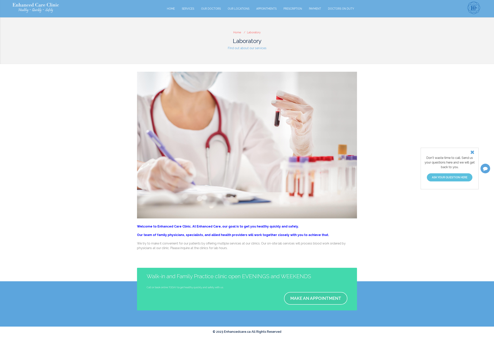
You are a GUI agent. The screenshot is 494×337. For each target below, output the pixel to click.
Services (188, 8)
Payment (315, 8)
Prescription (292, 8)
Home (171, 8)
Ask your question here (449, 177)
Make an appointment (315, 298)
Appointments (266, 8)
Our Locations (238, 8)
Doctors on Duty (341, 8)
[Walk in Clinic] (36, 8)
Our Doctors (211, 8)
